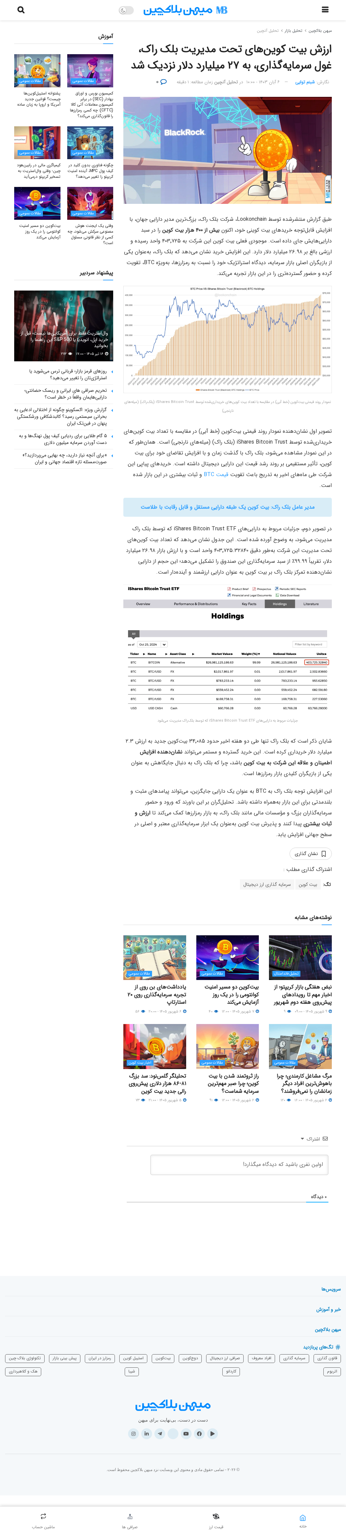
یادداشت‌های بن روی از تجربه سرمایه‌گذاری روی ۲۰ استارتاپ (157, 994)
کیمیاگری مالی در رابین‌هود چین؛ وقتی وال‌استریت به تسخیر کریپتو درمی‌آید (38, 171)
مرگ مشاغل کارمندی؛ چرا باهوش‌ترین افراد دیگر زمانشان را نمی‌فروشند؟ (304, 1083)
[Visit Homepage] (185, 10)
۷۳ (138, 1100)
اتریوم (332, 1371)
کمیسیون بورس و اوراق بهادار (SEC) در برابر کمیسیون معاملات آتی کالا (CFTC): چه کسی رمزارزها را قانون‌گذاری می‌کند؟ (91, 104)
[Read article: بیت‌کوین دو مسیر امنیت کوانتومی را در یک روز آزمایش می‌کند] (227, 957)
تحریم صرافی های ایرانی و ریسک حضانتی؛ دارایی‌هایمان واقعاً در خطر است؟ (65, 394)
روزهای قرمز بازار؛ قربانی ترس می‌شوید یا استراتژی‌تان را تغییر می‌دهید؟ (68, 374)
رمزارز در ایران (100, 1358)
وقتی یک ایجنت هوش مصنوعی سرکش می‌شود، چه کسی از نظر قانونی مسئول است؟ (90, 234)
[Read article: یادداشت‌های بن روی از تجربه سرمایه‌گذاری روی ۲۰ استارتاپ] (154, 957)
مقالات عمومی (212, 974)
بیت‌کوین (163, 1358)
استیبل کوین (133, 1358)
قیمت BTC (216, 474)
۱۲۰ (283, 1100)
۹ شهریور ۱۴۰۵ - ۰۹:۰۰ (311, 1012)
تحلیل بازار (293, 30)
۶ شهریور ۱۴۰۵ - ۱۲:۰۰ (238, 1100)
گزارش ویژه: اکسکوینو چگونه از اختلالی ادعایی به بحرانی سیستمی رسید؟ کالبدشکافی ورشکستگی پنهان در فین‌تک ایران (60, 416)
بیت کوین (308, 884)
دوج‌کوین (190, 1358)
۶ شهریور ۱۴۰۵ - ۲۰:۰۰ (165, 1012)
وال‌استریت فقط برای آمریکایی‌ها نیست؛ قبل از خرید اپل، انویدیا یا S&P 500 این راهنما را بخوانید (64, 339)
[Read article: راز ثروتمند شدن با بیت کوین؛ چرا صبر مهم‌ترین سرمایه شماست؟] (227, 1046)
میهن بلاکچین (320, 30)
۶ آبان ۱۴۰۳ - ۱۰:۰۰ (263, 82)
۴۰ (211, 1012)
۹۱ (211, 1100)
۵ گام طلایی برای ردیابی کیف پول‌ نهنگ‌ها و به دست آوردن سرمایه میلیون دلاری (63, 439)
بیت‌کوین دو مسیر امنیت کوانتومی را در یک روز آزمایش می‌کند (231, 994)
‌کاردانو (231, 1371)
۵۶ (138, 1012)
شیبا (131, 1371)
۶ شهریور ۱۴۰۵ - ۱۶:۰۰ (311, 1100)
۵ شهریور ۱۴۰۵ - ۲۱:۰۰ (165, 1100)
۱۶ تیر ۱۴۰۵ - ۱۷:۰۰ (90, 354)
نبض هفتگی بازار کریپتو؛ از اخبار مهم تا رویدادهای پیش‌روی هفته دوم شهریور (303, 994)
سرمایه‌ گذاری (294, 1358)
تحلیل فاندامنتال (286, 974)
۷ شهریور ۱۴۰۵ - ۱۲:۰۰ (238, 1012)
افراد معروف (261, 1358)
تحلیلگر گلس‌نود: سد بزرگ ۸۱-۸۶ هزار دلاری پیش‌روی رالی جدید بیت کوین (157, 1083)
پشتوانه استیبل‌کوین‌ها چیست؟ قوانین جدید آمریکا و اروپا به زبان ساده (38, 99)
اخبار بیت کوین (140, 1063)
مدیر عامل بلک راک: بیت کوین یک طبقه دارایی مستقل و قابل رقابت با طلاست (228, 507)
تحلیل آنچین (268, 30)
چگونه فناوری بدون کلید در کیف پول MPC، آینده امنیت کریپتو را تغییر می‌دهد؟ (90, 171)
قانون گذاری (327, 1358)
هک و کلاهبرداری (23, 1371)
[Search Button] (21, 10)
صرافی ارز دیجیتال (225, 1358)
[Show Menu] (325, 10)
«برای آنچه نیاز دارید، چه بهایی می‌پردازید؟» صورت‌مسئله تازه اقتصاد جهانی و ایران (64, 458)
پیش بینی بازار (65, 1358)
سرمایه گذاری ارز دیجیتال (267, 884)
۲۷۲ (64, 354)
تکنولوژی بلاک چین (25, 1358)
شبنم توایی (305, 82)
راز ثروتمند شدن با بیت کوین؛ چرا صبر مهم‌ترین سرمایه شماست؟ (233, 1083)
